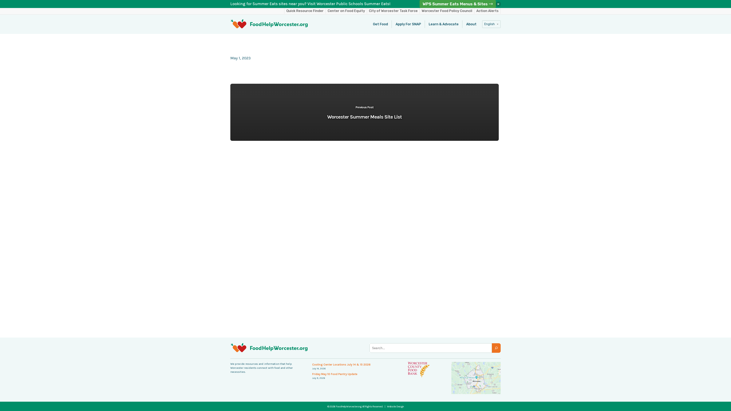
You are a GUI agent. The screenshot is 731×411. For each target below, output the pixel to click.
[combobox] (491, 24)
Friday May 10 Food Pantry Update (334, 374)
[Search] (496, 348)
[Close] (498, 4)
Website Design (395, 406)
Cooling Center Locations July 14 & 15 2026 (341, 364)
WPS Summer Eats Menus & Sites (455, 4)
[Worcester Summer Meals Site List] (364, 112)
